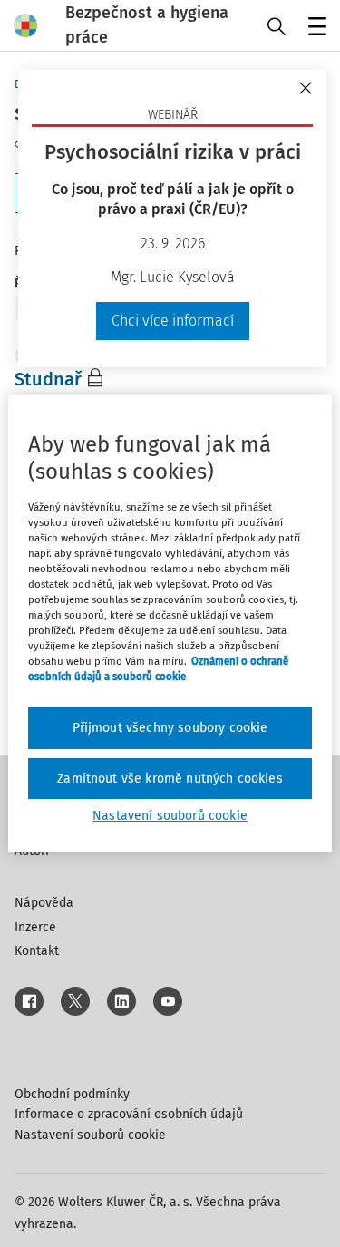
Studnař (48, 379)
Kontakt (37, 951)
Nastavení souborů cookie (90, 1135)
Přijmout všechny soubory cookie (170, 728)
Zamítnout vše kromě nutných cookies (170, 778)
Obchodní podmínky (72, 1094)
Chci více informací (173, 320)
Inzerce (35, 927)
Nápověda (44, 903)
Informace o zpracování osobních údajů (129, 1114)
